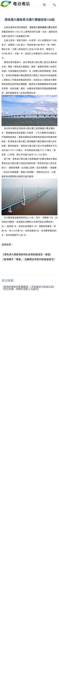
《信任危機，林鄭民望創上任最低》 (21, 289)
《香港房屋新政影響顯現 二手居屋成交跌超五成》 (28, 286)
